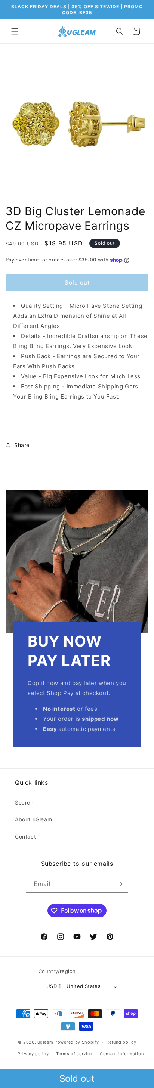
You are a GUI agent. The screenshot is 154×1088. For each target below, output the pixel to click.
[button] (15, 31)
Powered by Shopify (77, 1042)
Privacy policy (33, 1053)
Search (24, 802)
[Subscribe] (119, 884)
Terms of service (74, 1053)
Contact (25, 836)
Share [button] (22, 445)
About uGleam (33, 819)
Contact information (122, 1053)
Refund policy (121, 1042)
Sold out (77, 1078)
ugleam (45, 1042)
